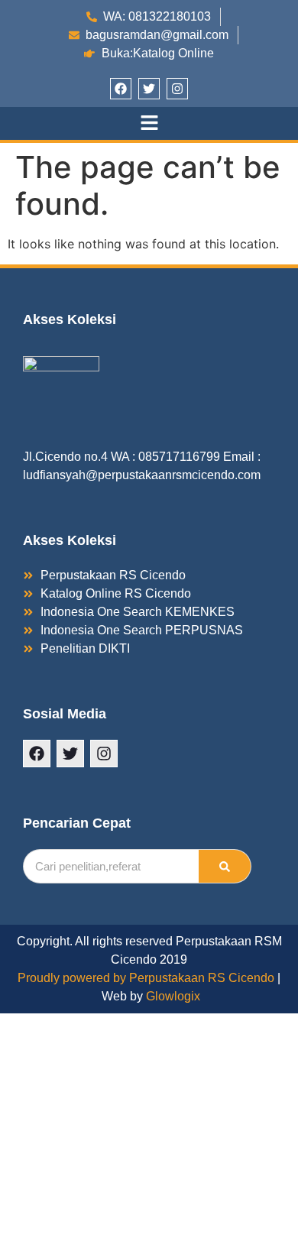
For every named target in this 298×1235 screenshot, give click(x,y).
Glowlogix (173, 996)
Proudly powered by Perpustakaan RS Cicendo (146, 977)
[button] (149, 123)
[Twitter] (149, 88)
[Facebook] (120, 88)
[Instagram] (177, 88)
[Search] (225, 866)
